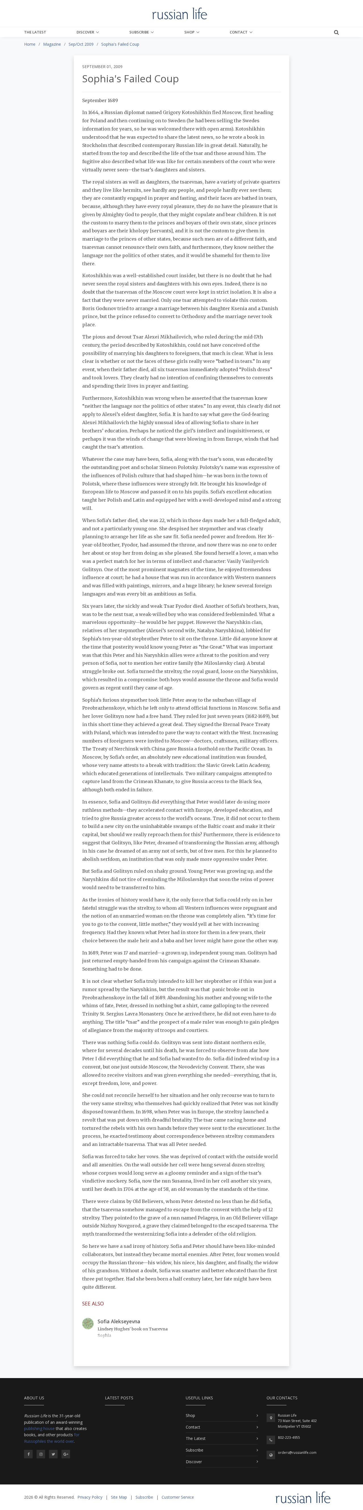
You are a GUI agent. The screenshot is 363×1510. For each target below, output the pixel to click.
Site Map (119, 1497)
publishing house (39, 1428)
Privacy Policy (89, 1497)
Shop (189, 32)
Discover (85, 32)
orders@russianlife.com (297, 1452)
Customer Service (178, 1497)
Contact (239, 32)
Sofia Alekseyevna (119, 1321)
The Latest (35, 32)
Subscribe (139, 32)
